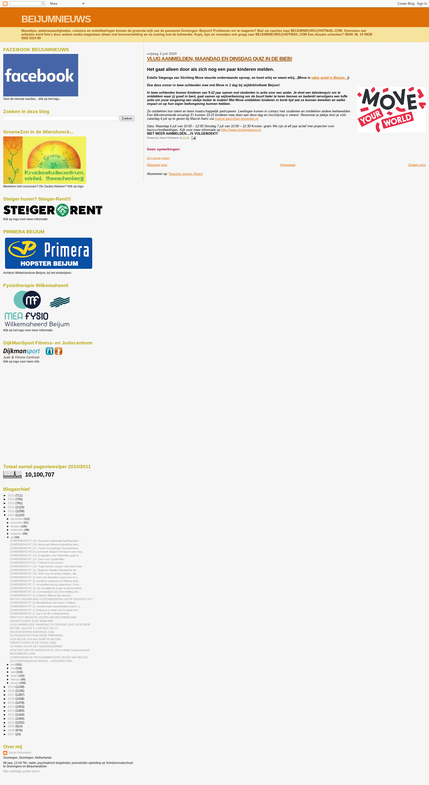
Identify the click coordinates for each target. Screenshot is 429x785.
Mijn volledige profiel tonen (21, 771)
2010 (11, 722)
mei (13, 668)
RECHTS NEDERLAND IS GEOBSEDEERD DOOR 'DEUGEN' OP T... (52, 599)
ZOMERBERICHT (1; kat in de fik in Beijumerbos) (40, 613)
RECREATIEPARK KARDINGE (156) (32, 631)
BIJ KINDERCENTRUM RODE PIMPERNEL (36, 635)
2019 (11, 686)
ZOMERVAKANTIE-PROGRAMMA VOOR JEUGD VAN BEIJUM (48, 657)
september (17, 529)
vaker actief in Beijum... (329, 78)
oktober (16, 526)
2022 (11, 507)
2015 (11, 702)
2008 (11, 730)
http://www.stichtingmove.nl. (241, 130)
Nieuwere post (157, 165)
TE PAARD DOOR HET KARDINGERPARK (36, 646)
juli (12, 537)
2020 (11, 515)
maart (14, 675)
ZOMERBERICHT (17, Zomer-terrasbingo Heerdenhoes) (44, 548)
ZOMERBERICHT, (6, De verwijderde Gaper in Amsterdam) (46, 588)
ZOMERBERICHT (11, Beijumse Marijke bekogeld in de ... (44, 570)
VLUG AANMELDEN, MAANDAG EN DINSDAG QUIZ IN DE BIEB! (219, 58)
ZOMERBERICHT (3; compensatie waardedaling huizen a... (46, 606)
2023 (11, 503)
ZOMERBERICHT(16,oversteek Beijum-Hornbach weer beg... (47, 551)
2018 (11, 690)
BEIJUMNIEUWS (56, 19)
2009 (11, 726)
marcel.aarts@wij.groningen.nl (237, 119)
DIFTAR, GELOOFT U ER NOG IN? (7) (34, 628)
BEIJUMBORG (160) (22, 653)
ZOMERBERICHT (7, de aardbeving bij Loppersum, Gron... (45, 584)
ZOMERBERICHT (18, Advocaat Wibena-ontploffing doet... (45, 544)
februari (16, 679)
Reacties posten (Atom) (186, 174)
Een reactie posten (158, 158)
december (17, 518)
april (13, 671)
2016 (11, 698)
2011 (11, 718)
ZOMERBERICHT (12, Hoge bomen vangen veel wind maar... (47, 566)
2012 (11, 714)
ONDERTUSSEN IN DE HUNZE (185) (33, 642)
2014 (11, 706)
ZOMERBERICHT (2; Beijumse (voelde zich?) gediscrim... (45, 610)
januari (15, 682)
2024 (11, 499)
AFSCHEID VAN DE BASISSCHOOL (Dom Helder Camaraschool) (50, 650)
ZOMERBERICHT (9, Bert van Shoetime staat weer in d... (44, 577)
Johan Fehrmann (19, 752)
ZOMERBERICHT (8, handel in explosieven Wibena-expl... (45, 580)
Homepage (287, 165)
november (17, 522)
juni (13, 664)
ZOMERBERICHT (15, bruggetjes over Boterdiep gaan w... (45, 555)
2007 (11, 734)
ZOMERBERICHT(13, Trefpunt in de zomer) (36, 562)
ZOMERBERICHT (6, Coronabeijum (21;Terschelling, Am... (45, 591)
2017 (11, 694)
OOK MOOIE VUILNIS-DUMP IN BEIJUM (35, 639)
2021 (11, 511)
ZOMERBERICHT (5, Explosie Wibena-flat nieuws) (40, 595)
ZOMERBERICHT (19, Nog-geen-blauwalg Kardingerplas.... (46, 540)
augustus (17, 533)
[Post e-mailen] (193, 137)
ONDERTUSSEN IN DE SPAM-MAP (31, 621)
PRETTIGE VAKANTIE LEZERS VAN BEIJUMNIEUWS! (43, 617)
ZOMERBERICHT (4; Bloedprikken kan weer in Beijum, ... (44, 602)
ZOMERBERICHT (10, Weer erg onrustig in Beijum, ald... (44, 573)
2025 (11, 495)
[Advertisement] (25, 390)
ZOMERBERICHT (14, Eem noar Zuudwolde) (37, 559)
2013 (11, 710)
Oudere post (417, 165)
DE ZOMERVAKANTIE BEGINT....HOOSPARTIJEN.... (42, 661)
